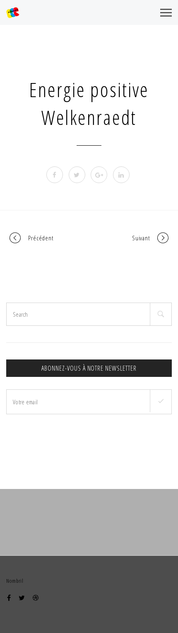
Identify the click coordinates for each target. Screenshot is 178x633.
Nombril (15, 580)
